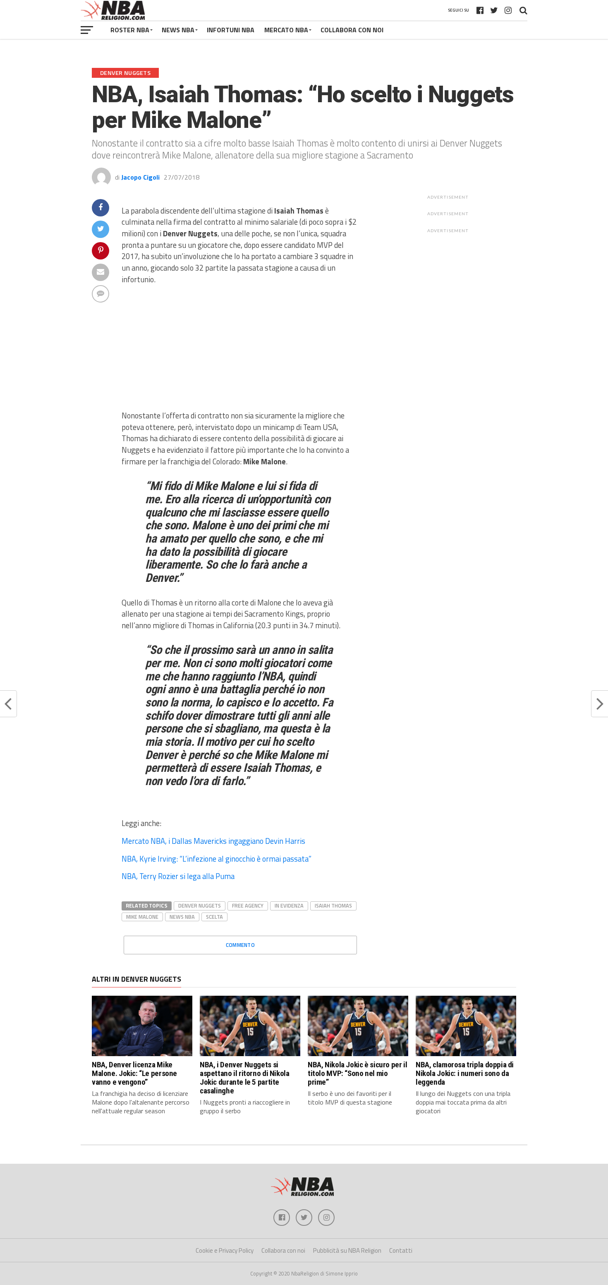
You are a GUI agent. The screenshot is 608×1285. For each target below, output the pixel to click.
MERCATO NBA (286, 30)
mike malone (142, 917)
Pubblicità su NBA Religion (347, 1250)
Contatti (400, 1250)
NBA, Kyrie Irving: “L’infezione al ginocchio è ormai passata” (216, 859)
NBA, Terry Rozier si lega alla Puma (178, 876)
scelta (214, 917)
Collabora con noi (283, 1250)
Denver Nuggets (199, 905)
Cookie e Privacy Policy (225, 1250)
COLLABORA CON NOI (352, 30)
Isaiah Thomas (333, 905)
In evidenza (289, 905)
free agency (247, 905)
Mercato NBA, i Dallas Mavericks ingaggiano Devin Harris (213, 841)
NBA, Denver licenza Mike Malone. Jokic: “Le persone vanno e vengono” (134, 1073)
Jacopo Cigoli (140, 177)
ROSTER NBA (129, 30)
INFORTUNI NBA (230, 30)
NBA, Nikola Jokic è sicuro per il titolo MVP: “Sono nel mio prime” (357, 1073)
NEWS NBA (178, 30)
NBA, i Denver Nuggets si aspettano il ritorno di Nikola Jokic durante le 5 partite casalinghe (244, 1077)
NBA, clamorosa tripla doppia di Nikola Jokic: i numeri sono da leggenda (465, 1073)
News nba (182, 917)
